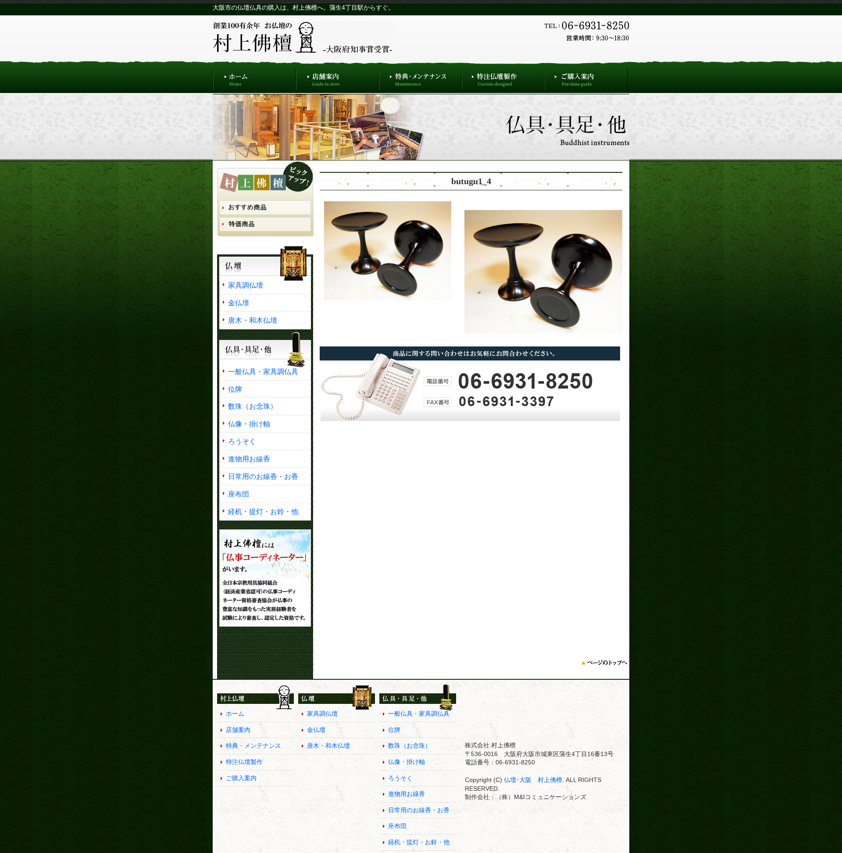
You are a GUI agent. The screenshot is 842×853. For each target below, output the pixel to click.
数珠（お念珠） (252, 406)
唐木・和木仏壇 (252, 320)
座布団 (238, 494)
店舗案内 (337, 77)
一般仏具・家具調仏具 (263, 371)
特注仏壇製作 (503, 77)
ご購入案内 (586, 77)
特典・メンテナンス (420, 77)
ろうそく (242, 441)
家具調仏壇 (245, 285)
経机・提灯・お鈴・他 (263, 511)
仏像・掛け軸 (249, 424)
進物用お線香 (249, 459)
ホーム (254, 77)
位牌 (235, 389)
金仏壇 (238, 303)
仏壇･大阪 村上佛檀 (532, 779)
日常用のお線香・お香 (263, 476)
